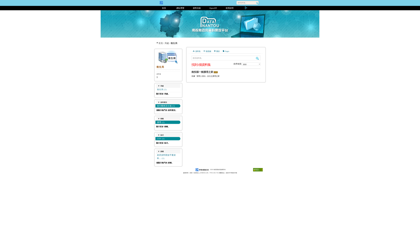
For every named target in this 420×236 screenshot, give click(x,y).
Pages (227, 51)
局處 (167, 43)
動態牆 (208, 51)
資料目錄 (197, 8)
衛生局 (174, 43)
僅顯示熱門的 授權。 (165, 163)
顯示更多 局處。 (163, 94)
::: (155, 8)
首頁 (164, 8)
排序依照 (237, 64)
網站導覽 (180, 8)
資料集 (198, 51)
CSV (215, 72)
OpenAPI (213, 8)
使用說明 (230, 8)
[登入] (246, 8)
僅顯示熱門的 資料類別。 (166, 110)
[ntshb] (168, 57)
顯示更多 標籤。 (163, 127)
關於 (218, 51)
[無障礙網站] (258, 169)
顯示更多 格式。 (163, 143)
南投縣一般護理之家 (202, 72)
